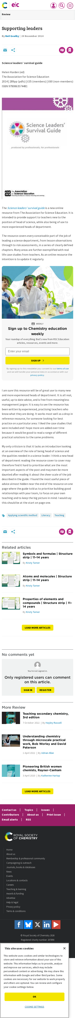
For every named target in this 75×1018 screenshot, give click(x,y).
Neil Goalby (12, 36)
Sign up (36, 360)
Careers (10, 884)
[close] (73, 42)
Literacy (46, 515)
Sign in (28, 690)
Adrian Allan (47, 753)
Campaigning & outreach (18, 862)
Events (9, 876)
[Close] (64, 948)
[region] (34, 980)
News (8, 871)
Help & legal (12, 902)
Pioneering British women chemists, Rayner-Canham (42, 768)
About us (33, 814)
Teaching (59, 515)
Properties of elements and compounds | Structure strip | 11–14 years (47, 602)
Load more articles (37, 627)
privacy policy (37, 375)
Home (9, 849)
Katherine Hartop (50, 775)
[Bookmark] (70, 50)
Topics (28, 810)
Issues (45, 810)
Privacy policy (13, 906)
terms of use (63, 368)
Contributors (10, 814)
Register (45, 690)
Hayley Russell (54, 722)
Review (6, 14)
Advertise (10, 898)
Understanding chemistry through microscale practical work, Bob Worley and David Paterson (44, 741)
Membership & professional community (25, 858)
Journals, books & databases (20, 867)
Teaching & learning (16, 889)
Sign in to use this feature (56, 42)
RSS (28, 819)
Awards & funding (15, 893)
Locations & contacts (16, 880)
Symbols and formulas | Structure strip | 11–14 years (48, 555)
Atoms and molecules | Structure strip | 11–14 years (47, 578)
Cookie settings (34, 1006)
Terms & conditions (15, 911)
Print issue (54, 814)
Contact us (9, 810)
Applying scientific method (22, 515)
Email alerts (10, 819)
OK (34, 996)
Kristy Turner (33, 562)
